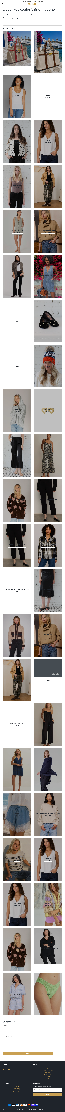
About (17, 1086)
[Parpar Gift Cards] (48, 668)
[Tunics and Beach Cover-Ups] (48, 946)
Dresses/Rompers (47, 1070)
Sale (48, 1078)
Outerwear (48, 1072)
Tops (47, 1067)
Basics (48, 1076)
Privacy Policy (17, 1092)
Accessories (47, 1074)
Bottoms (47, 1069)
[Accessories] (17, 48)
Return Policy (17, 1090)
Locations (17, 1088)
